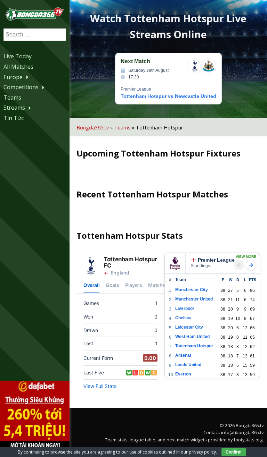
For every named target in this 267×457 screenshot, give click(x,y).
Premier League (216, 260)
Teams (12, 97)
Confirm (234, 452)
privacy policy (202, 452)
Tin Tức (13, 118)
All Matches (18, 66)
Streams (14, 107)
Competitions (21, 87)
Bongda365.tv (92, 127)
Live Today (17, 56)
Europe (13, 77)
